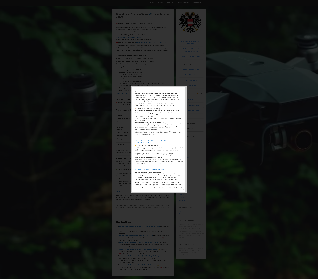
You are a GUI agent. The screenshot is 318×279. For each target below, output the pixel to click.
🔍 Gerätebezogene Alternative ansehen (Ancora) (149, 169)
